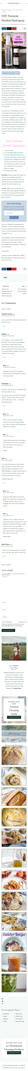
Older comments (6, 309)
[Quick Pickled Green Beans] (14, 983)
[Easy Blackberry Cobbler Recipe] (14, 942)
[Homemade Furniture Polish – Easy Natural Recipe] (14, 858)
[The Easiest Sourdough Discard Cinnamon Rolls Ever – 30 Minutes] (14, 776)
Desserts (5, 1019)
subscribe (7, 626)
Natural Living (20, 1021)
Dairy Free (19, 1014)
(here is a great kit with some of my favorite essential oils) (15, 157)
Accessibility (21, 1067)
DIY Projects (19, 1019)
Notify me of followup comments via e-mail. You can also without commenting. (14, 624)
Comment (5, 576)
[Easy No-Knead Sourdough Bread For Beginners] (14, 756)
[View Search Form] (27, 3)
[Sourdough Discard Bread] (14, 817)
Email (3, 610)
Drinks (5, 1021)
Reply (4, 326)
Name (4, 602)
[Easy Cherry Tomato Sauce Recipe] (14, 962)
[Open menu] (1, 3)
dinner (14, 727)
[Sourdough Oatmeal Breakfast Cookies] (14, 837)
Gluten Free (19, 1016)
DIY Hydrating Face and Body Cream (22, 290)
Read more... (18, 688)
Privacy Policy (14, 1067)
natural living (14, 733)
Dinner (5, 1016)
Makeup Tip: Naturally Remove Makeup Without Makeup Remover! (7, 291)
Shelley (4, 334)
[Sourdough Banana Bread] (14, 797)
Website (4, 617)
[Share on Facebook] (4, 28)
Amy (5, 277)
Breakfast (6, 1014)
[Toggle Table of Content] (17, 73)
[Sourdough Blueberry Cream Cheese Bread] (14, 901)
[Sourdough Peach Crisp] (14, 880)
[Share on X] (9, 28)
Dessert (14, 739)
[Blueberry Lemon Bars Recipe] (14, 921)
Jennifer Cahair (7, 314)
